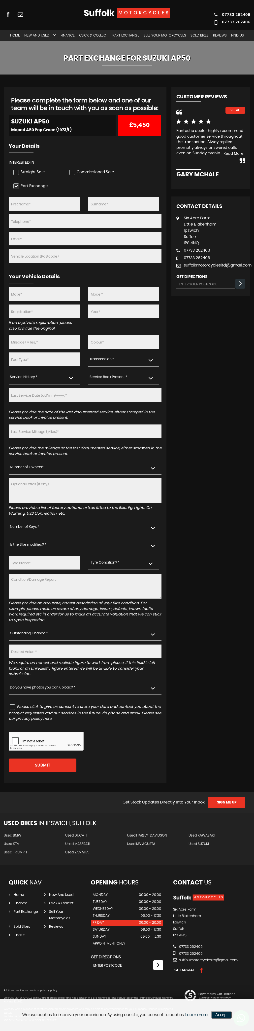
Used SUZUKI (199, 844)
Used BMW (12, 835)
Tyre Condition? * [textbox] (105, 562)
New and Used (36, 35)
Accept (221, 1015)
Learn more (196, 1015)
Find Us (237, 35)
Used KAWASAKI (202, 835)
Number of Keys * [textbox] (24, 527)
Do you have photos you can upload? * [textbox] (42, 687)
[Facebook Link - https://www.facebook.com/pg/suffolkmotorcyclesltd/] (8, 14)
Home (15, 35)
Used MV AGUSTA (141, 844)
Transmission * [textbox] (102, 359)
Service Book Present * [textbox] (108, 377)
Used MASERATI (77, 844)
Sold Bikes (199, 35)
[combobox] (123, 359)
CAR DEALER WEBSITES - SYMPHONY (215, 998)
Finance (68, 35)
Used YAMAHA (77, 852)
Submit (42, 765)
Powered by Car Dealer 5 (216, 994)
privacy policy (48, 990)
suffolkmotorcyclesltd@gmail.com (214, 265)
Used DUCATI (76, 835)
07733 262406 (236, 14)
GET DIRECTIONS (106, 957)
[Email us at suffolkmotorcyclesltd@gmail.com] (20, 14)
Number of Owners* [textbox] (27, 467)
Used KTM (12, 844)
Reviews (220, 35)
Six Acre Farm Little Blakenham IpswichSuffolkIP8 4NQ (200, 230)
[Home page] (127, 12)
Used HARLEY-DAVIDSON (147, 835)
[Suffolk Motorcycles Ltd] (198, 899)
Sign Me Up (227, 802)
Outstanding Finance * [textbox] (29, 633)
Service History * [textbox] (23, 377)
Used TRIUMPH (15, 852)
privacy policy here (34, 719)
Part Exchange (125, 35)
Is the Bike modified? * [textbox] (28, 544)
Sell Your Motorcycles (165, 35)
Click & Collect (93, 35)
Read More (233, 153)
